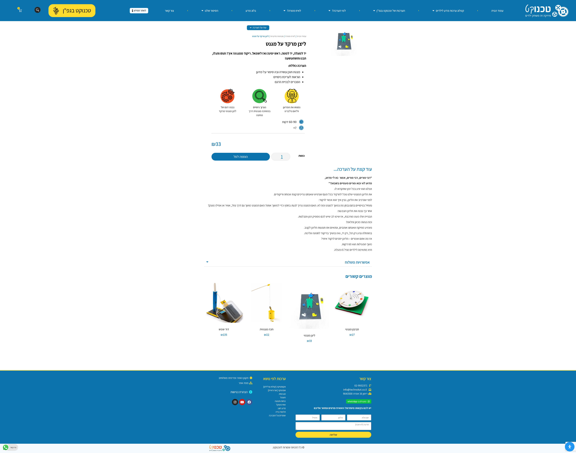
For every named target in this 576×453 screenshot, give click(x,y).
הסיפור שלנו (211, 11)
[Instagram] (235, 402)
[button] (288, 262)
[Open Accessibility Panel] (569, 447)
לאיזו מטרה (290, 36)
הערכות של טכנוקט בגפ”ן (391, 11)
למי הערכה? (339, 11)
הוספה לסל (241, 156)
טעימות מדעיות (277, 36)
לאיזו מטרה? (294, 11)
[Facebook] (249, 402)
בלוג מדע (251, 11)
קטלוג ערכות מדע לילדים (450, 11)
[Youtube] (242, 402)
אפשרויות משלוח (357, 262)
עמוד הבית (497, 11)
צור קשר (169, 11)
